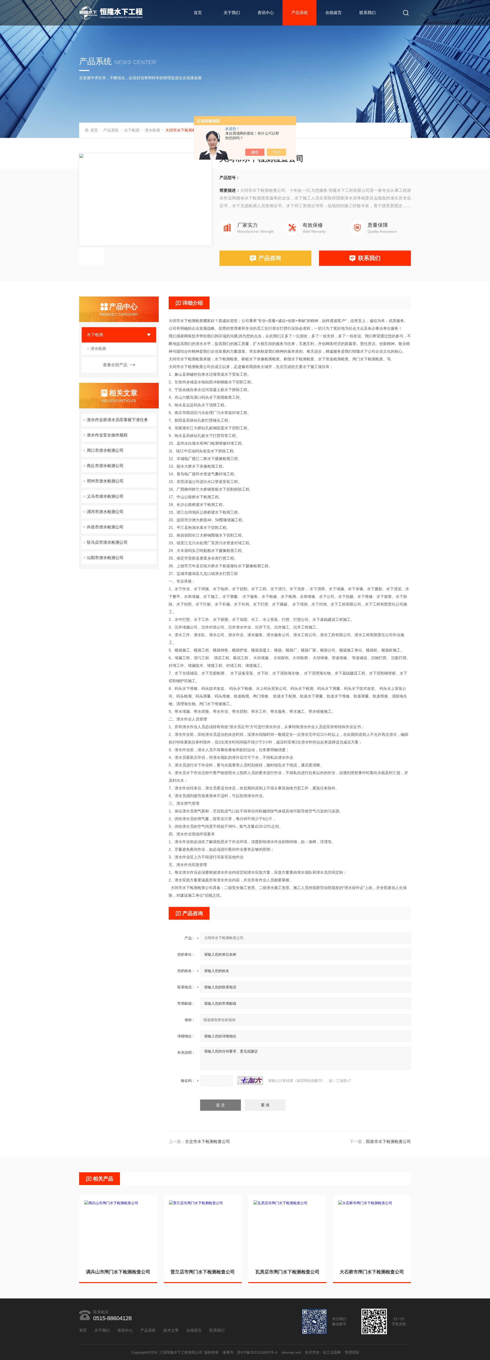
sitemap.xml (291, 1352)
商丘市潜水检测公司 (105, 466)
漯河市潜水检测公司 (105, 512)
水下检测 (131, 130)
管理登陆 (352, 1352)
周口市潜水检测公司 (105, 450)
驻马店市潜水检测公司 (107, 542)
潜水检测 (152, 130)
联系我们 (367, 12)
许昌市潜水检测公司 (105, 527)
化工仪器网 (332, 1352)
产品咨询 (270, 258)
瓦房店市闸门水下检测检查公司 (287, 1271)
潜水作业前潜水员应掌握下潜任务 (117, 420)
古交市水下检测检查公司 (207, 1141)
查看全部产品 (115, 365)
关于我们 (232, 12)
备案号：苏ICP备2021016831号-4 (250, 1352)
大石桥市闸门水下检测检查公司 (372, 1271)
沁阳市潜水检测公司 (105, 557)
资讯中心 (266, 12)
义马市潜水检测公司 (105, 496)
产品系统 (299, 12)
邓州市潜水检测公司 (105, 481)
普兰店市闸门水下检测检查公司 (202, 1271)
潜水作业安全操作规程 (107, 435)
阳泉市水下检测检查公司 (388, 1141)
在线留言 (333, 12)
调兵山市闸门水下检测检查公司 (118, 1271)
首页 (198, 12)
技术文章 (171, 1330)
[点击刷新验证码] (250, 1080)
